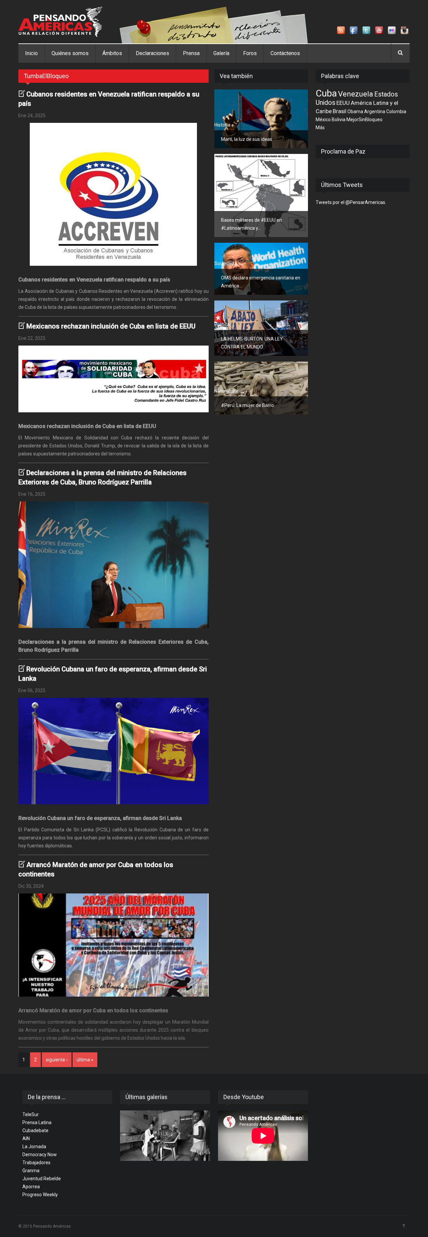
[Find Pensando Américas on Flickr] (392, 30)
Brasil (339, 111)
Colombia (396, 111)
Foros (250, 53)
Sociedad (224, 263)
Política (222, 205)
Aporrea (31, 1186)
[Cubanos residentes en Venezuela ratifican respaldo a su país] (113, 194)
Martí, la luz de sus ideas (246, 139)
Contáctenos (285, 53)
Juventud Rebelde (41, 1178)
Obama (355, 111)
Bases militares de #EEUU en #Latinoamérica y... (251, 224)
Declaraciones (152, 53)
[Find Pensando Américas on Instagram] (405, 30)
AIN (26, 1138)
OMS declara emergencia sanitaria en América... (260, 281)
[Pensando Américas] (60, 22)
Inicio (31, 53)
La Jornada (34, 1146)
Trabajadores (36, 1162)
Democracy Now (39, 1154)
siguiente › (57, 1059)
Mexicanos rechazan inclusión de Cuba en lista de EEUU (111, 326)
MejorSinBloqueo (364, 119)
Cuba (326, 93)
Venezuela (355, 93)
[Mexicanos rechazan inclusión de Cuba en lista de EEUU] (113, 379)
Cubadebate (35, 1130)
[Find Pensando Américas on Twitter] (366, 30)
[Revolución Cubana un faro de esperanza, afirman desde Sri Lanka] (113, 751)
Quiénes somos (70, 53)
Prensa (191, 53)
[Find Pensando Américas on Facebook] (354, 30)
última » (85, 1059)
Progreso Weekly (40, 1194)
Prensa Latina (36, 1122)
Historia (222, 125)
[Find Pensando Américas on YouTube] (379, 30)
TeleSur (30, 1114)
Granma (30, 1170)
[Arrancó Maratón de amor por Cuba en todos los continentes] (113, 945)
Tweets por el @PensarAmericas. (351, 202)
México (323, 119)
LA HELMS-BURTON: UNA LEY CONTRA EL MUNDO (252, 343)
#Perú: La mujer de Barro (247, 405)
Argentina (374, 111)
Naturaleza (226, 391)
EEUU (343, 102)
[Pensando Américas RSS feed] (341, 30)
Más (320, 127)
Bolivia (338, 119)
